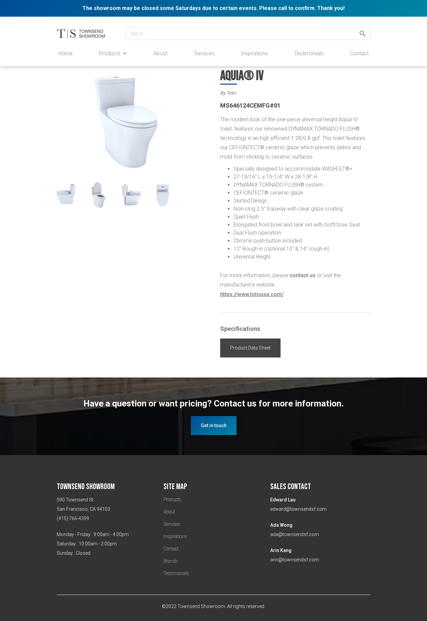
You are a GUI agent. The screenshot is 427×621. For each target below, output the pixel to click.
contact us (303, 275)
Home (65, 53)
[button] (113, 53)
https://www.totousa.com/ (252, 294)
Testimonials (309, 53)
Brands (170, 561)
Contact (359, 53)
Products (172, 499)
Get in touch (214, 425)
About (160, 53)
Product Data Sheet (250, 347)
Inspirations (254, 53)
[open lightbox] (132, 126)
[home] (84, 34)
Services (204, 53)
